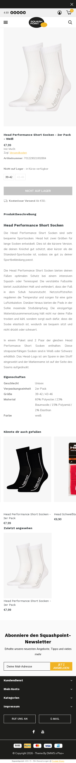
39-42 (8, 177)
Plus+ (60, 753)
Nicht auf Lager (38, 191)
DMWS (51, 753)
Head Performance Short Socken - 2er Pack (27, 516)
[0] (68, 13)
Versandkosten (18, 152)
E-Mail (55, 718)
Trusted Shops (58, 761)
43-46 (20, 177)
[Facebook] (34, 732)
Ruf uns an (19, 718)
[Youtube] (42, 732)
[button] (5, 22)
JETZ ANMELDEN (61, 666)
